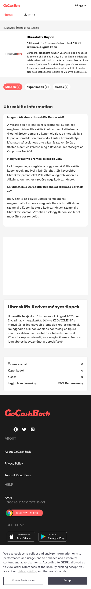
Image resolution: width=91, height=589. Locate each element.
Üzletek (20, 28)
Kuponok (8, 28)
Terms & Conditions (18, 475)
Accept (67, 580)
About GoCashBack (18, 452)
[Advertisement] (45, 266)
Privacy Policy (14, 463)
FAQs (8, 498)
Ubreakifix (33, 28)
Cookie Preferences (23, 580)
